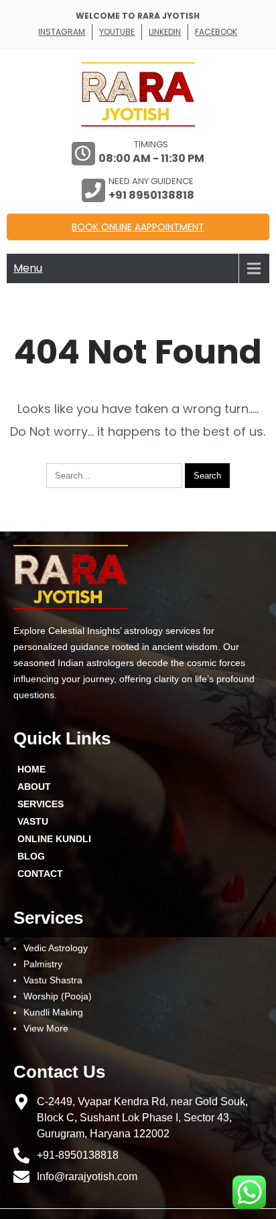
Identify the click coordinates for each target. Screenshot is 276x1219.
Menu (27, 268)
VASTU (32, 821)
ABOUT (34, 786)
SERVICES (40, 804)
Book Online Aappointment (138, 227)
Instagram (61, 31)
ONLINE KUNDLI (54, 838)
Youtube (117, 31)
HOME (31, 769)
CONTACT (40, 873)
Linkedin (165, 31)
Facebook (216, 31)
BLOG (31, 856)
